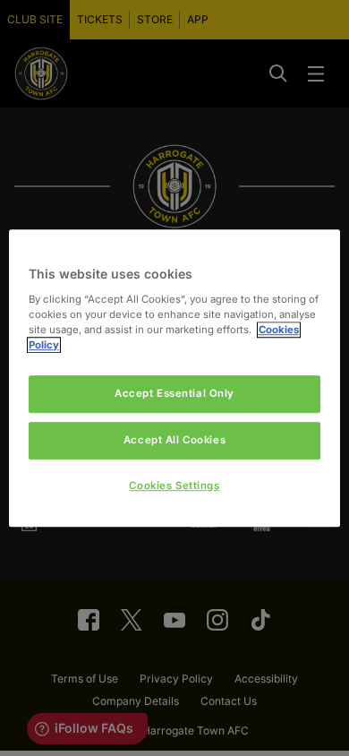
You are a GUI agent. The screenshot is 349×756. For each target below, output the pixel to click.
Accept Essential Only (174, 393)
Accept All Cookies (174, 440)
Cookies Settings (174, 485)
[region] (175, 378)
